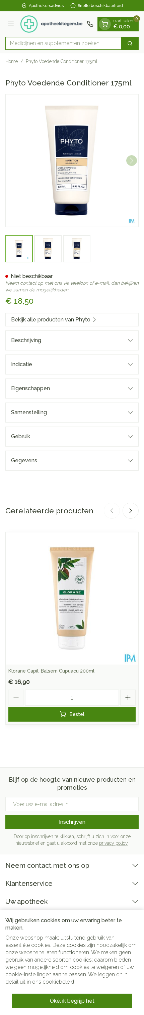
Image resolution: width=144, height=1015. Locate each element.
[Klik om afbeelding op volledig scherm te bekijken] (72, 160)
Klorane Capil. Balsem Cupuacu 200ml (51, 671)
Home (11, 61)
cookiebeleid (58, 982)
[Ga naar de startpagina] (51, 24)
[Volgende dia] (131, 511)
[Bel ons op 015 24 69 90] (90, 24)
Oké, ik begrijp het (72, 1001)
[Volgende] (131, 160)
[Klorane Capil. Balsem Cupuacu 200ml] (72, 598)
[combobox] (63, 43)
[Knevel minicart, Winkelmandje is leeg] (105, 24)
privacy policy (113, 843)
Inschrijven (72, 822)
